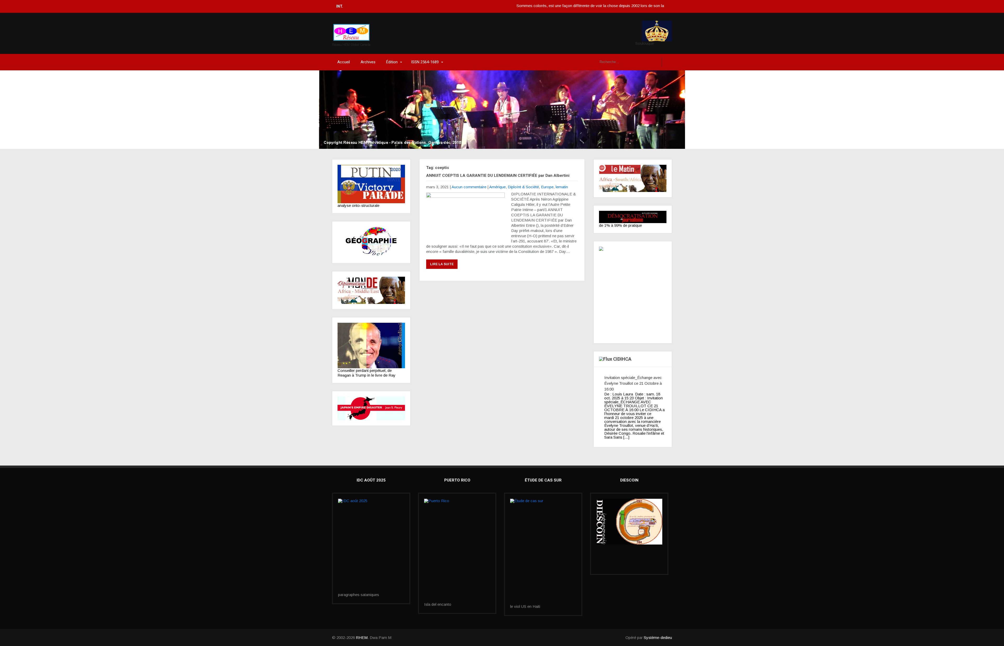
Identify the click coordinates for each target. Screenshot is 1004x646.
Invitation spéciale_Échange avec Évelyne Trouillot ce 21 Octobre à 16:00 (633, 383)
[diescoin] (629, 522)
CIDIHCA (622, 359)
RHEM (362, 637)
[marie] (543, 551)
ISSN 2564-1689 (425, 62)
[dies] (371, 408)
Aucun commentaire (469, 187)
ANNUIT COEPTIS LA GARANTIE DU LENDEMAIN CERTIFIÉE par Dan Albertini (497, 175)
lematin (562, 187)
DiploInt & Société (523, 187)
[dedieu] (632, 217)
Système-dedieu (658, 637)
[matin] (632, 178)
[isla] (457, 550)
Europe (547, 187)
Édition (392, 62)
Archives (368, 62)
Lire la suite (442, 264)
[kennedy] (371, 184)
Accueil (343, 62)
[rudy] (371, 345)
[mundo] (371, 290)
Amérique (497, 187)
